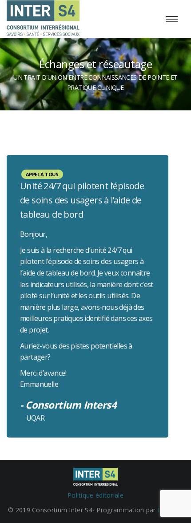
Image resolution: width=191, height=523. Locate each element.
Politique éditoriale (95, 495)
